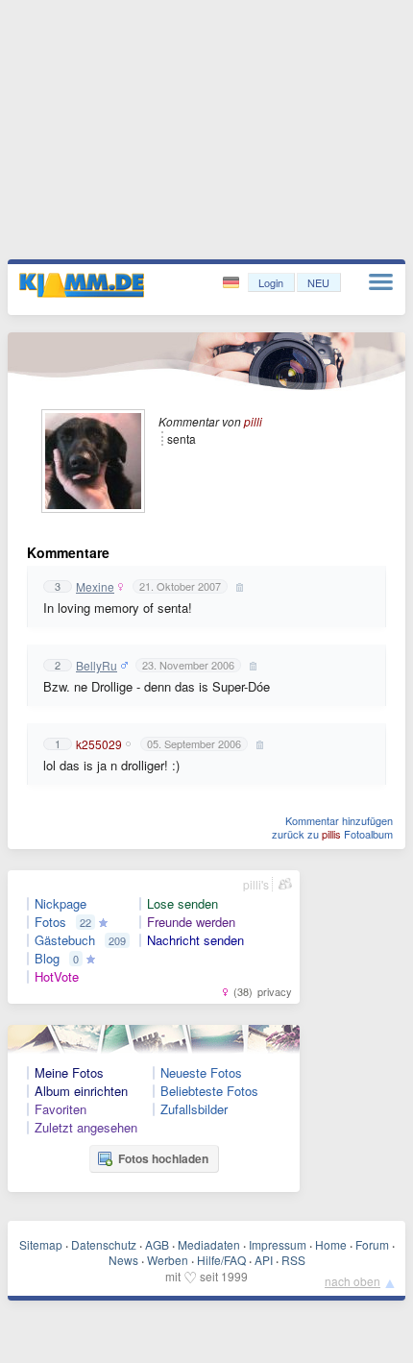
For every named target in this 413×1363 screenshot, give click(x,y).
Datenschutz (103, 1244)
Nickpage (60, 904)
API (264, 1260)
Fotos (50, 922)
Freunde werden (191, 922)
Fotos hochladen (163, 1158)
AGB (157, 1244)
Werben (167, 1260)
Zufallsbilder (194, 1109)
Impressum (277, 1244)
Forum (372, 1244)
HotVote (57, 977)
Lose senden (182, 904)
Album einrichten (81, 1091)
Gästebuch (65, 940)
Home (331, 1244)
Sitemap (40, 1244)
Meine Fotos (69, 1073)
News (123, 1260)
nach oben (352, 1281)
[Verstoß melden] (237, 587)
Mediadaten (209, 1244)
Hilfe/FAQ (221, 1260)
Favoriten (60, 1109)
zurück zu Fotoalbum (332, 833)
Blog (47, 958)
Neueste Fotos (201, 1073)
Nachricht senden (195, 940)
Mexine (95, 587)
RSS (293, 1260)
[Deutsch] (233, 283)
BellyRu (96, 665)
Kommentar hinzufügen (339, 820)
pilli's (256, 884)
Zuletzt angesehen (86, 1127)
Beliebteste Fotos (209, 1091)
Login (270, 282)
